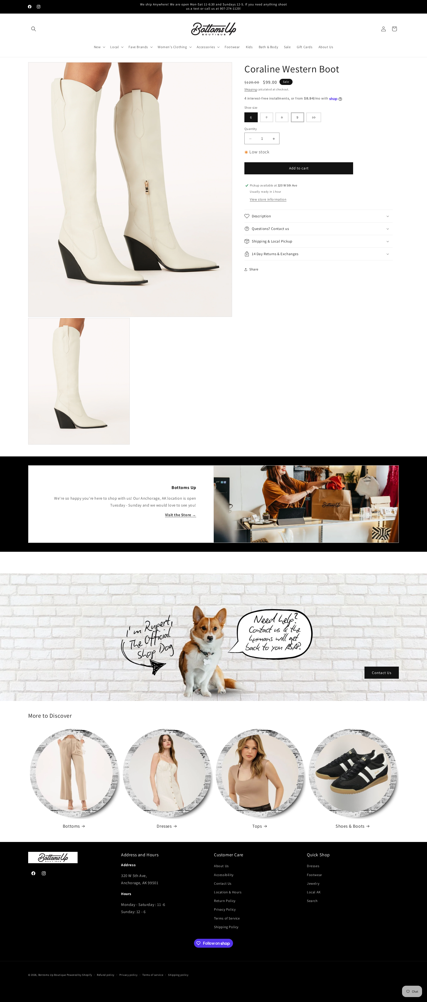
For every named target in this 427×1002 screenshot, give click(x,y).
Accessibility (224, 875)
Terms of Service (227, 918)
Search (312, 901)
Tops (257, 826)
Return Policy (224, 901)
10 (316, 119)
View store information (268, 199)
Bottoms (71, 826)
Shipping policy (178, 975)
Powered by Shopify (79, 975)
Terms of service (152, 975)
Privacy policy (128, 975)
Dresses (164, 826)
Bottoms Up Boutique (52, 975)
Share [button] (253, 269)
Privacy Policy (224, 909)
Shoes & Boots (350, 826)
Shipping (250, 89)
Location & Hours (228, 892)
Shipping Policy (226, 927)
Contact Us (381, 672)
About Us (221, 866)
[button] (33, 28)
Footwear (314, 875)
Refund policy (105, 975)
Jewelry (313, 883)
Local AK (314, 892)
